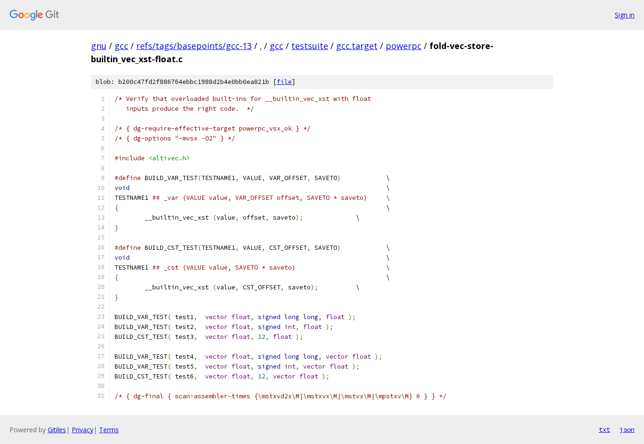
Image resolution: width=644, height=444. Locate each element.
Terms (109, 429)
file (284, 82)
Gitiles (57, 429)
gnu (99, 45)
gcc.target (357, 45)
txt (604, 429)
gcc (121, 45)
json (627, 429)
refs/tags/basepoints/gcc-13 (194, 45)
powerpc (403, 45)
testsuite (309, 45)
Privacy (82, 429)
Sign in (625, 14)
